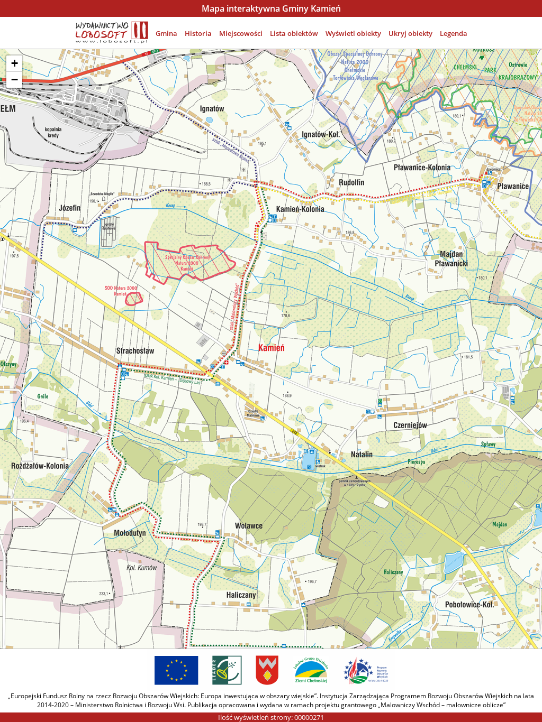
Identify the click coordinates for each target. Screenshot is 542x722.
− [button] (14, 79)
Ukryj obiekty (410, 33)
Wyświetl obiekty (353, 33)
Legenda (453, 33)
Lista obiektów (294, 33)
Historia (198, 33)
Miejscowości (241, 33)
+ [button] (14, 63)
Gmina (166, 33)
